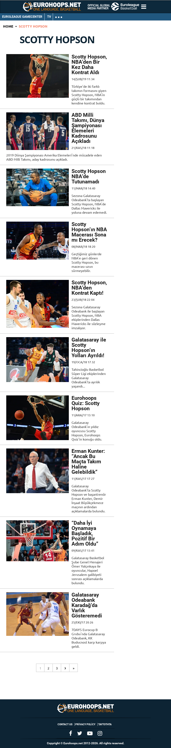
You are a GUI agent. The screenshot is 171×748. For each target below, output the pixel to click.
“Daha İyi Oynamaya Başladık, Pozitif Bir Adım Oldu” (85, 533)
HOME (8, 26)
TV (49, 17)
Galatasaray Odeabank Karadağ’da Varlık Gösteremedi (87, 605)
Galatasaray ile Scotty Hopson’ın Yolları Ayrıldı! (89, 347)
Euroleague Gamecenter (22, 17)
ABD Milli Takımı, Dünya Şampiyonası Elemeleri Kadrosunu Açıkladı (88, 128)
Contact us (65, 724)
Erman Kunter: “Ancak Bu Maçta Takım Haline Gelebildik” (88, 461)
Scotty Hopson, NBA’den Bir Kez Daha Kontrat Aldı (89, 64)
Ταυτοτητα (105, 724)
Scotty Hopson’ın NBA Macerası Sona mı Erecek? (89, 232)
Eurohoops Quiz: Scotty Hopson (86, 403)
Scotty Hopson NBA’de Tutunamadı (89, 176)
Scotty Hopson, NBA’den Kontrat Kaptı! (89, 287)
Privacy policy (85, 724)
